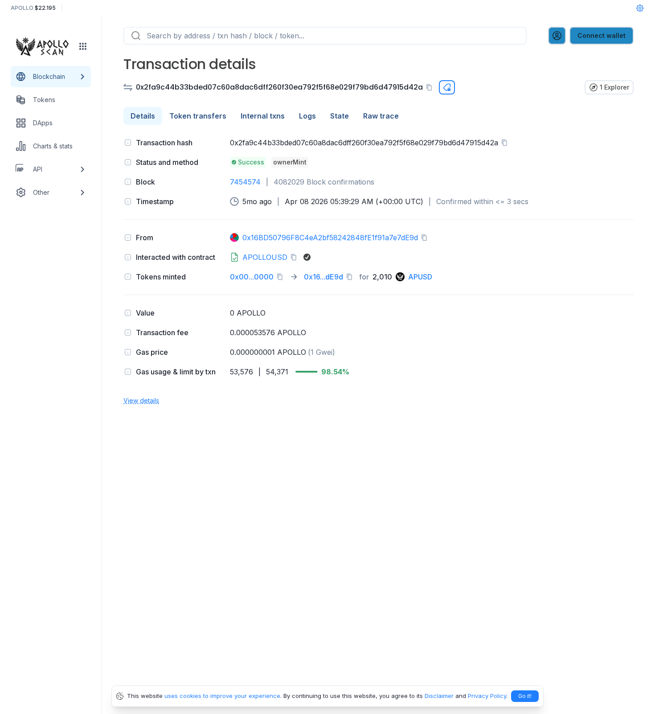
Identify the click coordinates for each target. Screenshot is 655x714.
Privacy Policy (487, 695)
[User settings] (639, 8)
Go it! (525, 696)
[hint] (127, 142)
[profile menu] (557, 36)
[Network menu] (83, 46)
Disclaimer (439, 695)
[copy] (430, 87)
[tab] (142, 116)
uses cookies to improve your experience (222, 695)
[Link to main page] (45, 46)
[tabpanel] (378, 270)
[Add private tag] (447, 87)
